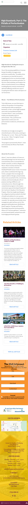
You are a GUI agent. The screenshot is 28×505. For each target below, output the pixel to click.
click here (10, 139)
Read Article (14, 264)
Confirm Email (13, 389)
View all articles (14, 352)
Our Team (14, 486)
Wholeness (7, 55)
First (13, 371)
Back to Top (27, 503)
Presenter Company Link (10, 50)
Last (13, 376)
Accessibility (14, 482)
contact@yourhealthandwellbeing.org (14, 478)
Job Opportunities (14, 484)
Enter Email (13, 383)
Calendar (9, 35)
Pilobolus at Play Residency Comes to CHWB (12, 240)
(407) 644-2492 (14, 476)
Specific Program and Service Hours (14, 469)
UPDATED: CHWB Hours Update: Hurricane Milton (14, 326)
